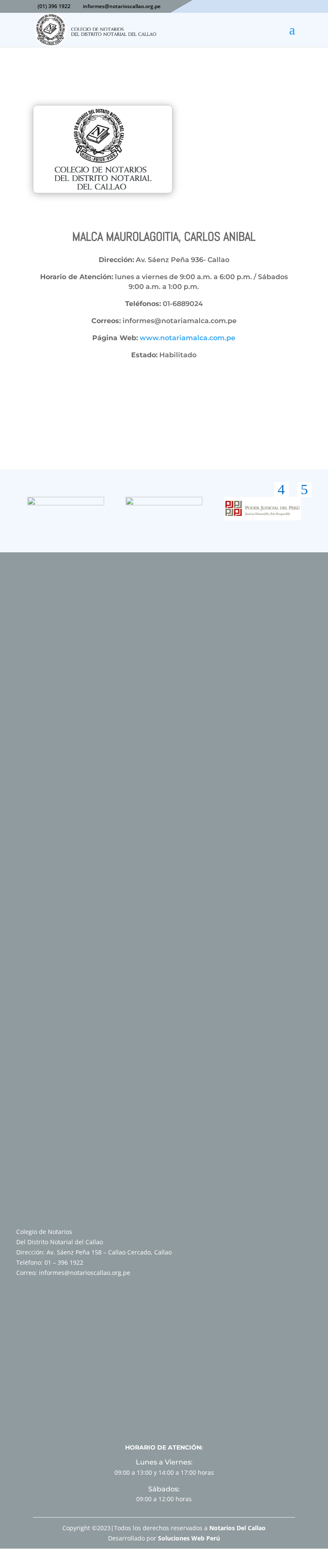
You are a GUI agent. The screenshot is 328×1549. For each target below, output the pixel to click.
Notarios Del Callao (237, 1528)
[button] (281, 489)
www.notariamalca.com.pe (187, 338)
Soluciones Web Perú (189, 1538)
